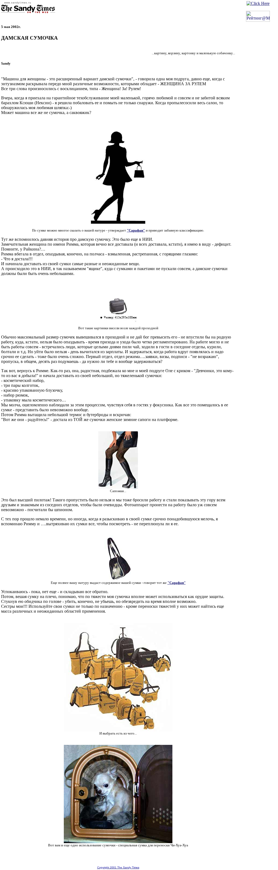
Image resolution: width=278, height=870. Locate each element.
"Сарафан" (136, 230)
